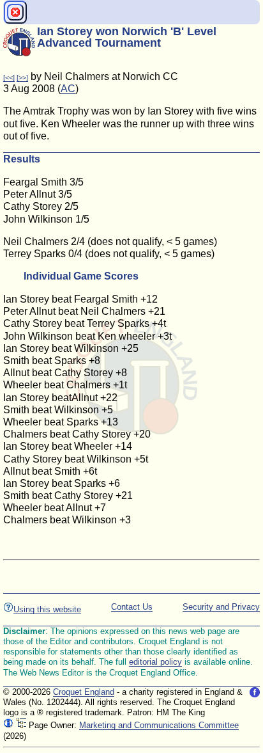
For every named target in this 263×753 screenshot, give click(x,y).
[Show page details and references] (8, 725)
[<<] (9, 77)
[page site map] (21, 725)
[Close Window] (15, 12)
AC (68, 88)
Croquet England (83, 692)
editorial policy (155, 662)
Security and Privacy (221, 607)
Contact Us (132, 607)
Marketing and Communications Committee (159, 725)
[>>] (22, 77)
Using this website (47, 609)
